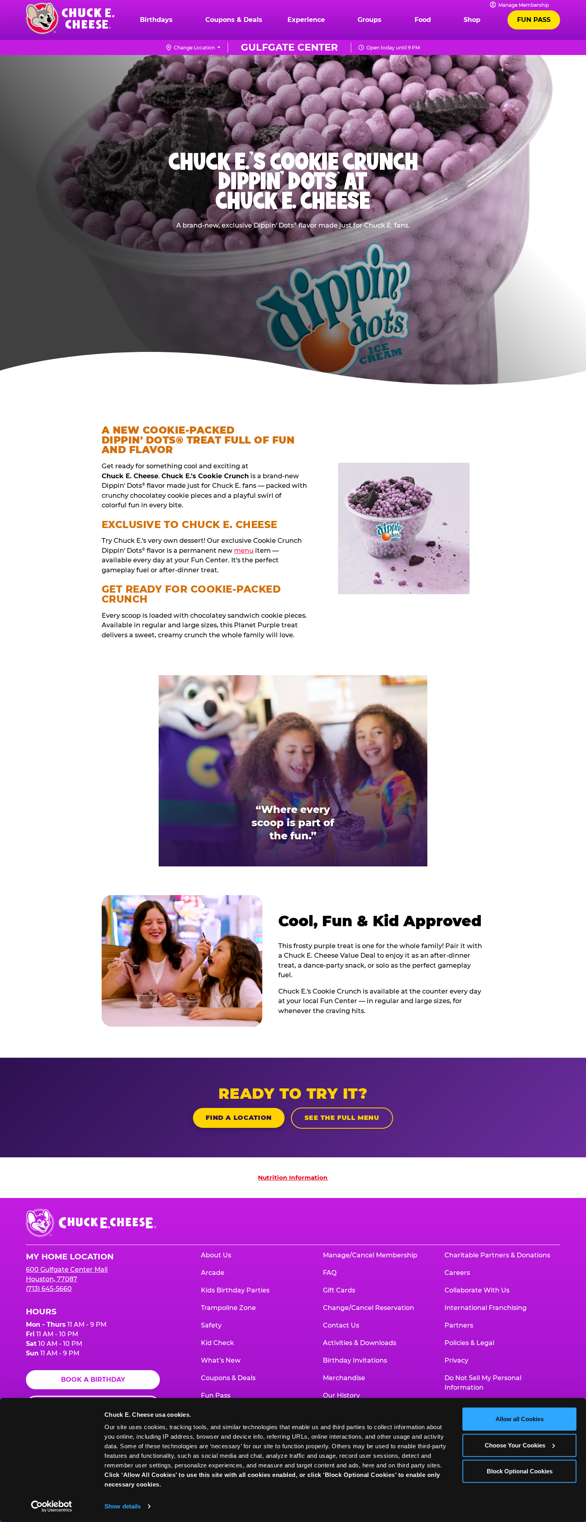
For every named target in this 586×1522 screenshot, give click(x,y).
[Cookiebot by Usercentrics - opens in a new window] (52, 1506)
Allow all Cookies (520, 1419)
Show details (122, 1506)
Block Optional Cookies (520, 1471)
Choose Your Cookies (515, 1444)
